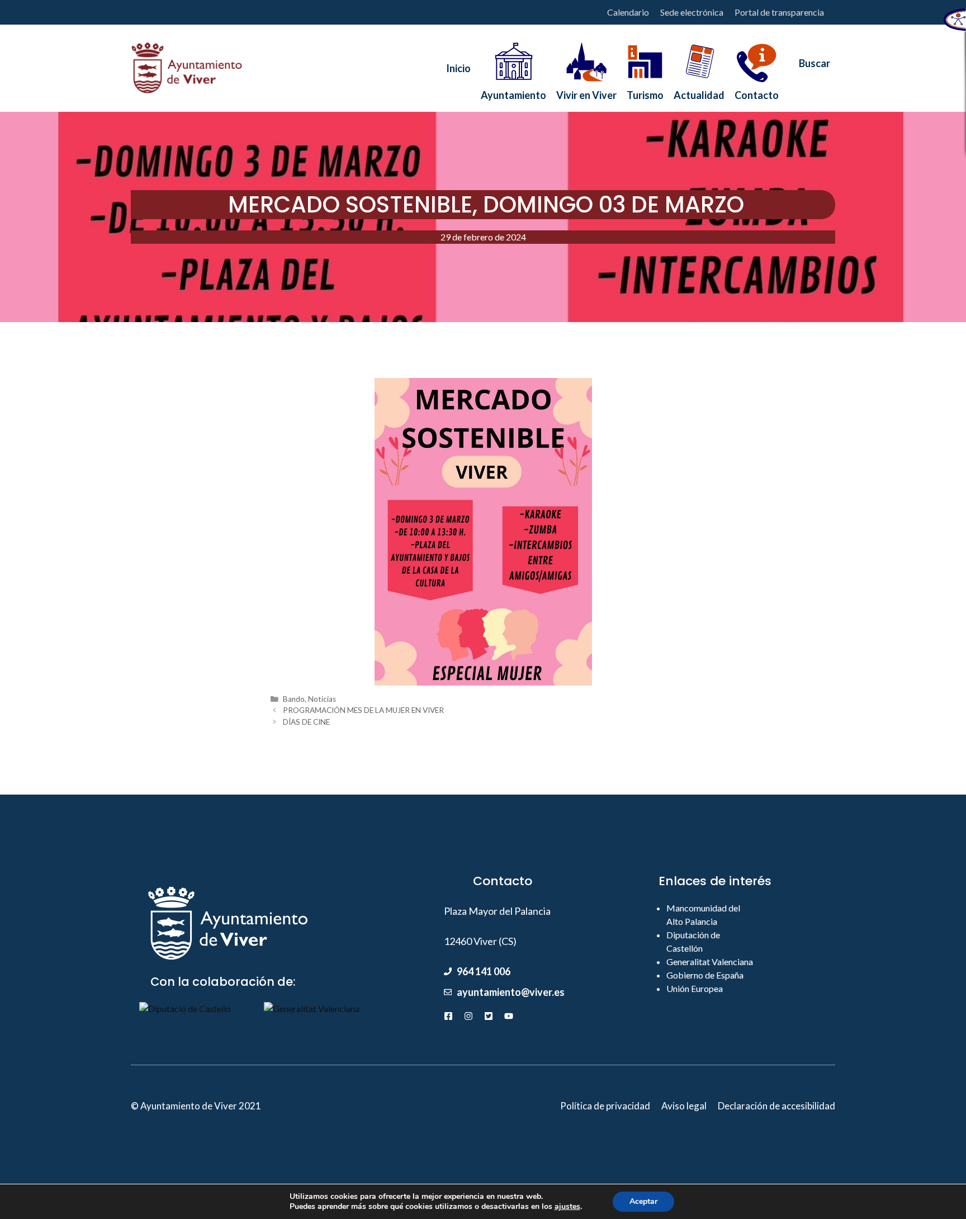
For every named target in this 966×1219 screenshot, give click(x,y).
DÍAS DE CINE (306, 721)
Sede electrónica (691, 12)
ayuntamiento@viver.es (511, 992)
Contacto (757, 92)
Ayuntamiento (513, 92)
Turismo (645, 92)
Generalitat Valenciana (709, 961)
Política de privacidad (605, 1106)
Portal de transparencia (779, 12)
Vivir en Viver (586, 92)
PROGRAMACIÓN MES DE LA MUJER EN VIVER (363, 710)
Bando (294, 698)
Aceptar (643, 1201)
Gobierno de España (705, 975)
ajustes (567, 1207)
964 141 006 (483, 971)
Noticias (322, 698)
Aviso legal (684, 1106)
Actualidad (699, 92)
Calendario (628, 12)
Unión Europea (694, 988)
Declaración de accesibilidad (776, 1106)
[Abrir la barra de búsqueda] (809, 68)
